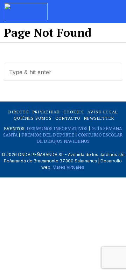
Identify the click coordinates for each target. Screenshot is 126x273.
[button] (113, 72)
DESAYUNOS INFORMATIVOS (57, 128)
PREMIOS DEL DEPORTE (47, 135)
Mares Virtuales (68, 167)
